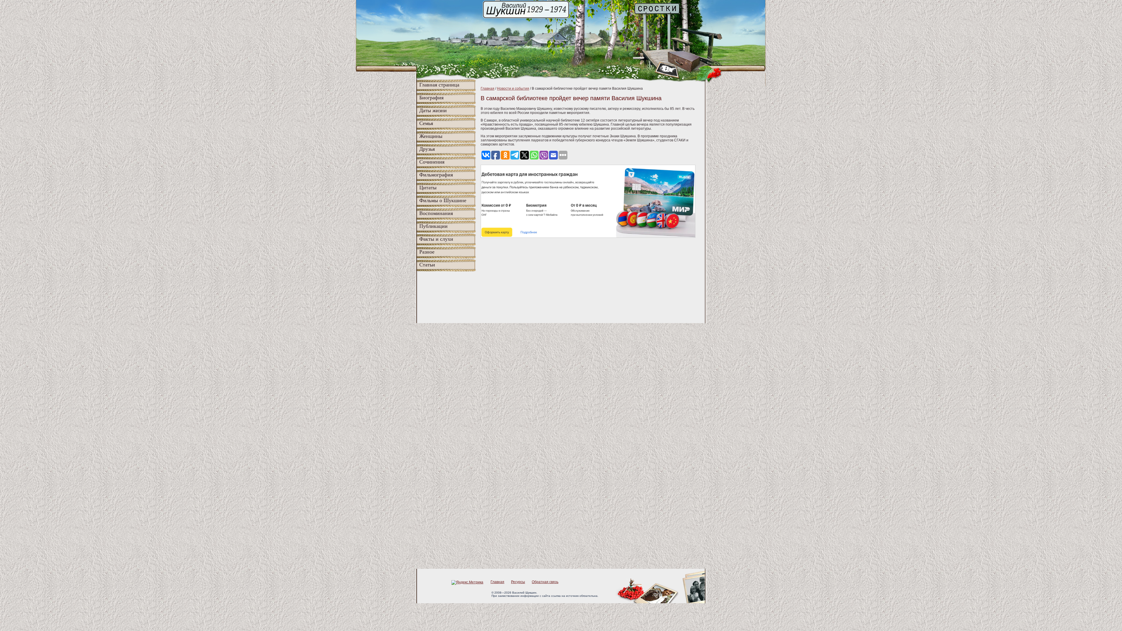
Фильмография (436, 175)
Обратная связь (545, 582)
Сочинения (431, 162)
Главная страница (439, 85)
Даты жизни (433, 110)
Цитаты (428, 187)
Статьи (427, 265)
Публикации (433, 226)
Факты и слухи (436, 239)
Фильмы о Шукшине (442, 200)
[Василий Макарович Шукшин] (526, 18)
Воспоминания (436, 213)
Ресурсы (518, 582)
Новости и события (513, 88)
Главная (487, 88)
